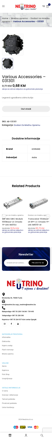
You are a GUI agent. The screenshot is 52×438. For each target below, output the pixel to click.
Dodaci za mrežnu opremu (27, 125)
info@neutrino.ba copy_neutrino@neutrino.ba (19, 305)
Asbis (34, 157)
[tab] (26, 138)
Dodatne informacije (26, 138)
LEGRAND (36, 149)
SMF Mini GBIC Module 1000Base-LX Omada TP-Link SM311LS (12, 222)
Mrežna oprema (19, 18)
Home (5, 18)
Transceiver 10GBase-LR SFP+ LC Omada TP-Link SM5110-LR (38, 222)
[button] (47, 6)
